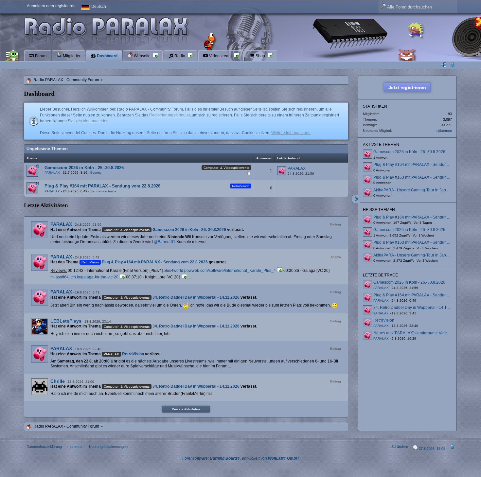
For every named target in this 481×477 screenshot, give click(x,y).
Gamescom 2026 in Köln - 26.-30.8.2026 (84, 167)
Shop (260, 56)
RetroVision (240, 186)
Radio (179, 56)
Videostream (220, 56)
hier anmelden (96, 121)
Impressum (75, 447)
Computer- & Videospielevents (226, 167)
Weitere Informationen (291, 133)
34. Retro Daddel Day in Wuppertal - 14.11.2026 (196, 297)
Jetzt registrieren (407, 87)
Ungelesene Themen (47, 148)
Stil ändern (399, 447)
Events (95, 172)
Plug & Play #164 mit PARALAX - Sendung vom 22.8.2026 (102, 186)
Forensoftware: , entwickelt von (240, 458)
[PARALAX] (39, 229)
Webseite (142, 56)
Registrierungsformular (169, 115)
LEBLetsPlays (65, 321)
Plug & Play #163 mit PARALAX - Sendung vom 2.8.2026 (423, 177)
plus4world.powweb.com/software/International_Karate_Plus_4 (220, 270)
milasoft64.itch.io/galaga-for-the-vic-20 (84, 277)
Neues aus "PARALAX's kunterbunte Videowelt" (415, 333)
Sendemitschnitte (103, 191)
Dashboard (106, 56)
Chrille (57, 381)
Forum (40, 56)
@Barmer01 (164, 241)
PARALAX (52, 172)
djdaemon (444, 130)
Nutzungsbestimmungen (108, 447)
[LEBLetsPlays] (39, 326)
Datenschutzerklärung (44, 447)
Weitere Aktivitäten (186, 409)
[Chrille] (39, 386)
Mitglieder (71, 56)
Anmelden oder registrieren (51, 6)
